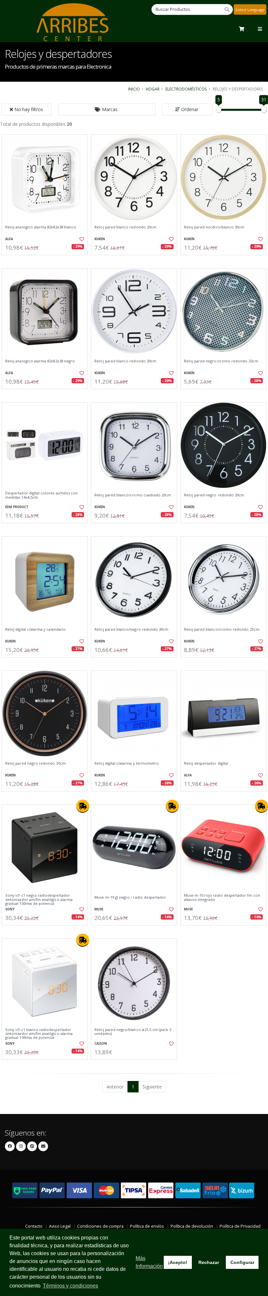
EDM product (16, 507)
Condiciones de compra (100, 1226)
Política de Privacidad (240, 1226)
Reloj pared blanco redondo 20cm (125, 227)
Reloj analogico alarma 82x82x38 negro (40, 361)
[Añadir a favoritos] (80, 239)
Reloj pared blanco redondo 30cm (125, 361)
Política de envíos (147, 1226)
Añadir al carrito (47, 260)
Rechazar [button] (208, 1262)
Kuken (99, 239)
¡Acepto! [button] (177, 1262)
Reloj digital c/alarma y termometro (126, 763)
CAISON (100, 1043)
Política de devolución (192, 1226)
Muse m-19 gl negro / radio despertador (130, 897)
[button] (107, 109)
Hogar (152, 88)
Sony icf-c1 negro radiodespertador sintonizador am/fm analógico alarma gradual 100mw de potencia (39, 899)
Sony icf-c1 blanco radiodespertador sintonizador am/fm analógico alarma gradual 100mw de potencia (39, 1034)
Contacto (33, 1226)
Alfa (9, 239)
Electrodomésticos (186, 88)
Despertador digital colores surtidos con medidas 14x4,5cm (41, 495)
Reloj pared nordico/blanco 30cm (214, 227)
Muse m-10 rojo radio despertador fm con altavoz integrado (222, 897)
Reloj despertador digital (206, 763)
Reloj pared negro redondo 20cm (214, 495)
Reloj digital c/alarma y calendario (35, 629)
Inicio (134, 88)
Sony (9, 909)
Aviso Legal (60, 1226)
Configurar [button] (242, 1262)
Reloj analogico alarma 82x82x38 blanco (40, 227)
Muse (98, 909)
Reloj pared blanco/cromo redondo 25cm (222, 629)
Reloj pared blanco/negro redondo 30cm (131, 629)
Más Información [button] (149, 1262)
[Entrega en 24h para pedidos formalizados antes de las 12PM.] (82, 806)
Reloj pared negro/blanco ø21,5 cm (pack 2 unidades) (132, 1032)
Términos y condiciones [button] (70, 1285)
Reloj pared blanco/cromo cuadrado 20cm (132, 495)
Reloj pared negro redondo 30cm (35, 763)
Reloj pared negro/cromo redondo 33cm (221, 361)
